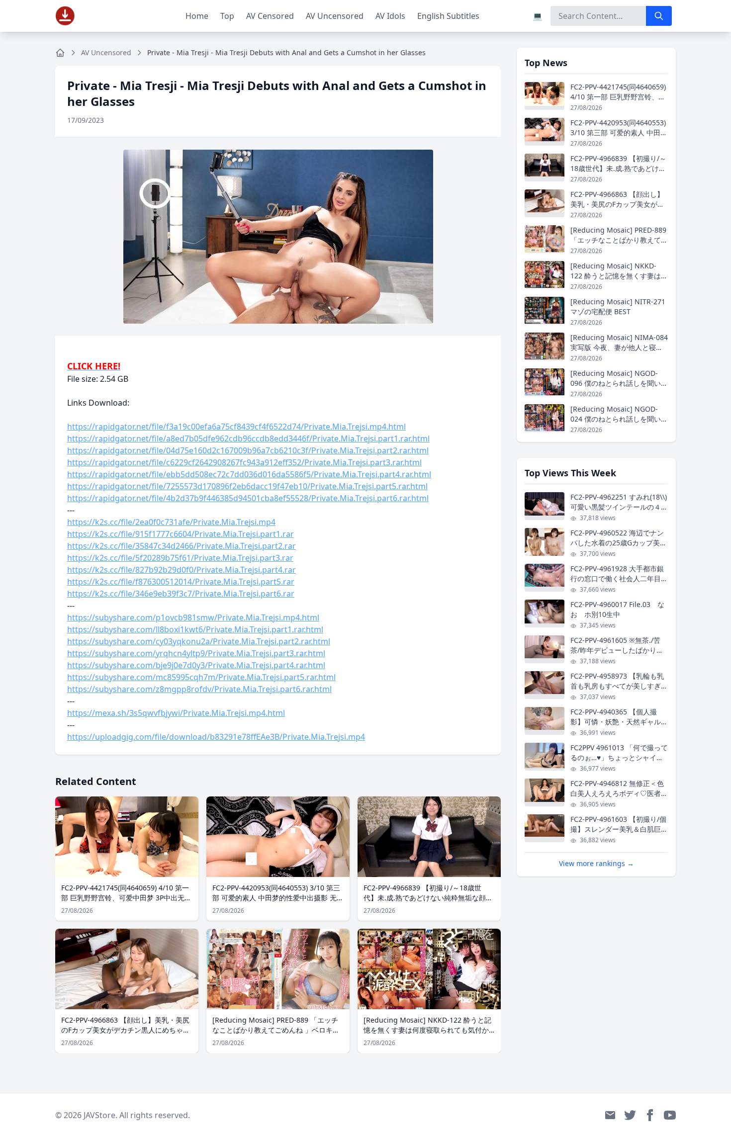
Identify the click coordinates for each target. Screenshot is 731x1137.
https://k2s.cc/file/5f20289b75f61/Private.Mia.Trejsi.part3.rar (180, 557)
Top (227, 15)
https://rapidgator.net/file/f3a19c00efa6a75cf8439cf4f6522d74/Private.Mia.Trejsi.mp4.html (236, 426)
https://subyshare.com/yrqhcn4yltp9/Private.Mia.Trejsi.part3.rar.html (196, 653)
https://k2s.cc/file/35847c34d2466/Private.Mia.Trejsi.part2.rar (181, 545)
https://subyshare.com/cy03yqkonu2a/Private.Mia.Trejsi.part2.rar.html (198, 641)
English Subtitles (448, 15)
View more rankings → (596, 863)
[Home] (60, 53)
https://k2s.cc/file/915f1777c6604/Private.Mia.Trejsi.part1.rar (180, 533)
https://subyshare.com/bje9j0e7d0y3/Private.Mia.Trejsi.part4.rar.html (196, 665)
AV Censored (270, 15)
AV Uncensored (335, 15)
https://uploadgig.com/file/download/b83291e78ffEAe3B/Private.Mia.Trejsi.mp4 (216, 736)
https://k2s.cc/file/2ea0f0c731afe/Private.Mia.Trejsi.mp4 (171, 522)
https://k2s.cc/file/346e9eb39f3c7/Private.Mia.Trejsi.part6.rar (180, 593)
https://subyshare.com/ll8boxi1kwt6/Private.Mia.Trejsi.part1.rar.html (195, 629)
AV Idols (390, 15)
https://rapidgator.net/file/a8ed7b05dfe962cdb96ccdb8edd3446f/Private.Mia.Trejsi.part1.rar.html (248, 438)
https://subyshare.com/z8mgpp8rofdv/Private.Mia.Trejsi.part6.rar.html (199, 689)
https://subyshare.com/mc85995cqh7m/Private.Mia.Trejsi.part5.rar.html (201, 677)
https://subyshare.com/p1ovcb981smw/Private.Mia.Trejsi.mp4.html (193, 617)
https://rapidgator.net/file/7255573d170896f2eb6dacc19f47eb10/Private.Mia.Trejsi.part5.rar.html (247, 486)
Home (196, 15)
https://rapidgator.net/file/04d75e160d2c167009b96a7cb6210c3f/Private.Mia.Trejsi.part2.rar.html (248, 450)
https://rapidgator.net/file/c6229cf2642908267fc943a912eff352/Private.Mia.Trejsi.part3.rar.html (244, 462)
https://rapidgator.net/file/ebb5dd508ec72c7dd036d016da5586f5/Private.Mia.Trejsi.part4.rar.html (249, 474)
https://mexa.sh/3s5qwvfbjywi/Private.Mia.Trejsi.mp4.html (176, 712)
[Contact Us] (610, 1115)
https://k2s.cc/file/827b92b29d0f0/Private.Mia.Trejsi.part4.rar (181, 569)
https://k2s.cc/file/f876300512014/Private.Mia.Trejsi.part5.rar (180, 581)
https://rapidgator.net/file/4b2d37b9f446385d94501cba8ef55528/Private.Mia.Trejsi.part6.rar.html (248, 498)
